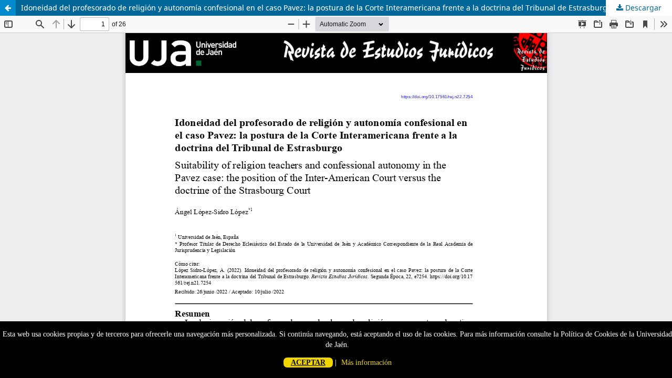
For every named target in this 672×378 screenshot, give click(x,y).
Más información (366, 362)
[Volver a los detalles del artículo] (8, 8)
